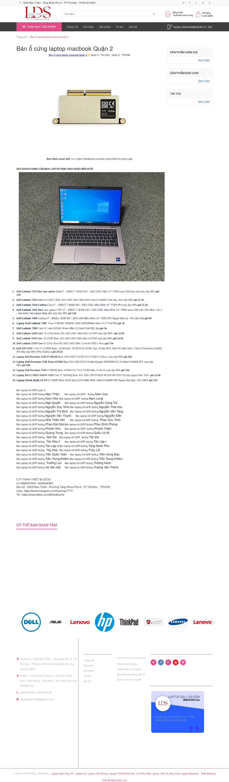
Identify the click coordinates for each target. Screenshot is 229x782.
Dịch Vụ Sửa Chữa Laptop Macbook (180, 773)
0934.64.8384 (189, 27)
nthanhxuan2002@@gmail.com (37, 699)
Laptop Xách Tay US (62, 773)
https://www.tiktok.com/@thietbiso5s (43, 494)
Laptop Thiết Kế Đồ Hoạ (122, 773)
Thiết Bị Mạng (208, 773)
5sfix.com (122, 780)
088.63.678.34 (44, 692)
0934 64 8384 (27, 692)
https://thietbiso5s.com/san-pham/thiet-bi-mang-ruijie (104, 158)
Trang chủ (72, 26)
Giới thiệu (88, 26)
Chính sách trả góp (127, 664)
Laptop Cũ (81, 773)
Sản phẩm (105, 26)
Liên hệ (133, 26)
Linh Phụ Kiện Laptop (148, 773)
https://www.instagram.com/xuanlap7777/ (48, 490)
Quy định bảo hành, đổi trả (131, 674)
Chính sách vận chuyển (129, 679)
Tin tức (120, 26)
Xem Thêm (204, 60)
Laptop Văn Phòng (98, 773)
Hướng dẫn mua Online (129, 669)
